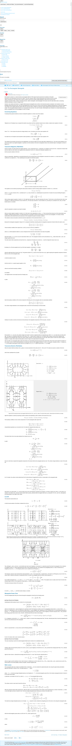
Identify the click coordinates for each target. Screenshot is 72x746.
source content (21, 731)
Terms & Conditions (30, 744)
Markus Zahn (10, 93)
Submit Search (3, 21)
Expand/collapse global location (66, 85)
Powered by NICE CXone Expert (20, 742)
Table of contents (63, 97)
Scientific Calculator (5, 57)
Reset (2, 28)
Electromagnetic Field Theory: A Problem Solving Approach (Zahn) (54, 85)
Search (6, 83)
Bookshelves (16, 85)
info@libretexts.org (57, 744)
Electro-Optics (36, 85)
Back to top (6, 734)
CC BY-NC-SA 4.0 (47, 730)
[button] (4, 66)
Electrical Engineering (26, 85)
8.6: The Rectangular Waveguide (15, 730)
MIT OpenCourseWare (24, 94)
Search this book (3, 18)
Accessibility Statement (38, 744)
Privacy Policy (24, 744)
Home (9, 85)
